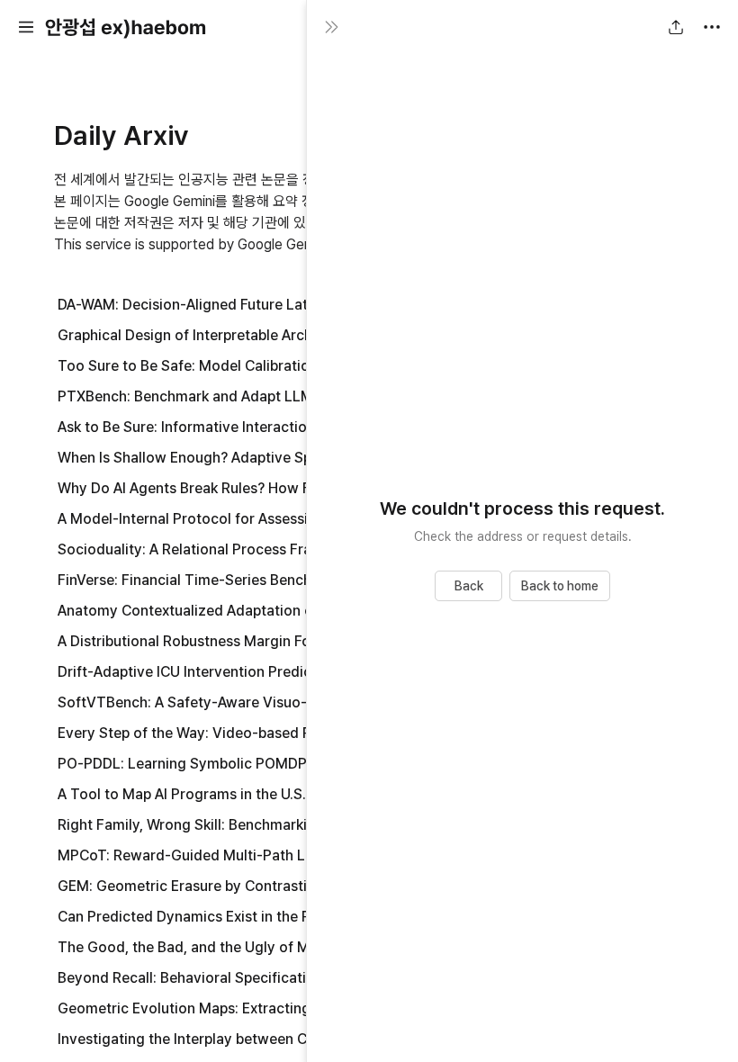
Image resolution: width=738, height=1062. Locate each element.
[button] (26, 27)
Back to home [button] (559, 586)
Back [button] (468, 586)
